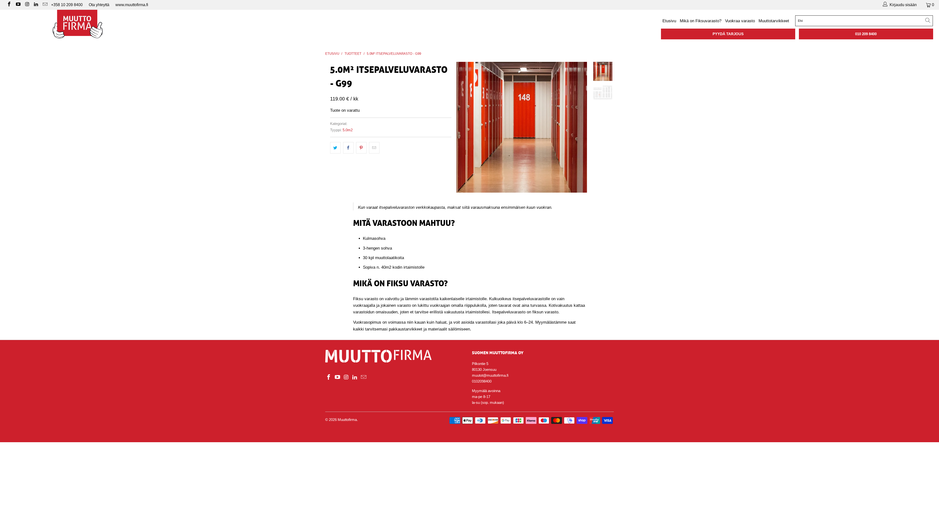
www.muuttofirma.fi (131, 5)
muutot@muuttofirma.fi (490, 375)
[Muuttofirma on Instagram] (27, 5)
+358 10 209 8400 (67, 5)
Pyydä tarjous (728, 34)
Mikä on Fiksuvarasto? (700, 21)
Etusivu (669, 21)
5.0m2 (348, 130)
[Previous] (463, 127)
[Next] (580, 127)
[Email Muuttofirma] (44, 5)
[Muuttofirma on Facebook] (8, 5)
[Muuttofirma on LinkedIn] (36, 5)
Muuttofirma (347, 420)
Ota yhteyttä (99, 5)
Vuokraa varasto (740, 21)
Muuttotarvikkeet (774, 21)
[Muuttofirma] (77, 24)
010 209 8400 (866, 34)
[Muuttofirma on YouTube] (18, 5)
